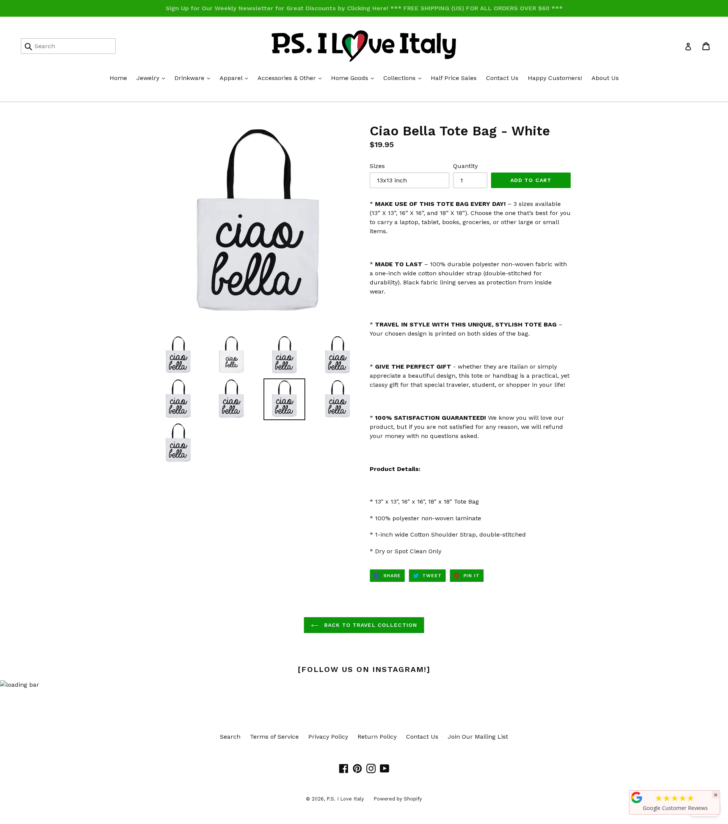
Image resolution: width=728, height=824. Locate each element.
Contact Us (502, 78)
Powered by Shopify (397, 799)
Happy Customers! (555, 78)
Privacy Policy (328, 736)
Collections (404, 78)
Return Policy (377, 736)
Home (118, 78)
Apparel (236, 78)
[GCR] (636, 797)
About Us (605, 78)
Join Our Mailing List (478, 736)
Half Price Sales (454, 78)
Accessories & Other (291, 78)
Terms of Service (274, 736)
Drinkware (194, 78)
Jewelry (152, 78)
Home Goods (354, 78)
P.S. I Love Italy (345, 799)
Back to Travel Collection (369, 625)
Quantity (465, 166)
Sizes (377, 166)
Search (230, 736)
